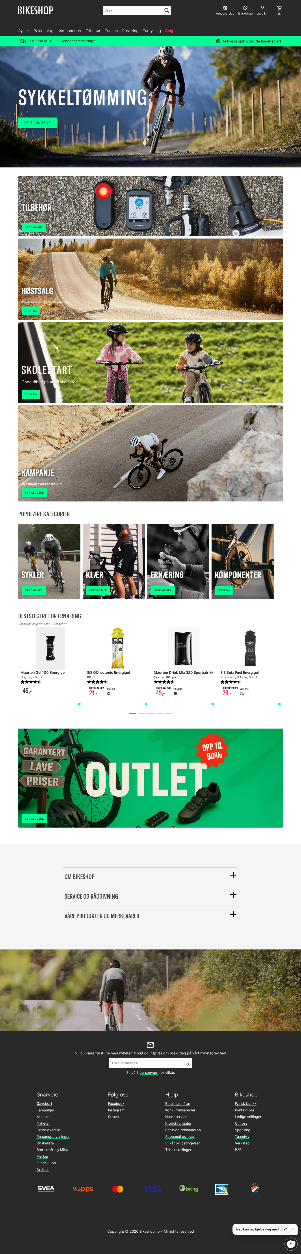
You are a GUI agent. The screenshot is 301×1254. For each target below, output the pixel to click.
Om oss (241, 1123)
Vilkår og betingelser (182, 1143)
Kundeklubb (46, 1163)
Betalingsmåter (177, 1103)
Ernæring (130, 31)
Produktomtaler (178, 1123)
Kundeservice (176, 1116)
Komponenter (70, 31)
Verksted (242, 1143)
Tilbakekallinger (178, 1150)
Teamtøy (242, 1136)
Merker (42, 1156)
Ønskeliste (45, 1143)
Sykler (23, 31)
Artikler (43, 1169)
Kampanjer (45, 1110)
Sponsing (242, 1130)
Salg (169, 31)
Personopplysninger (53, 1136)
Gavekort (44, 1103)
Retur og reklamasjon (183, 1130)
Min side (43, 1116)
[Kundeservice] (226, 8)
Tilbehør (93, 31)
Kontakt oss (245, 1110)
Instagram (116, 1110)
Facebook (116, 1103)
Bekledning (43, 31)
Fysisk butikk (245, 1103)
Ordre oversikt (49, 1130)
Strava (113, 1116)
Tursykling (152, 31)
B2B (238, 1150)
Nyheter (43, 1123)
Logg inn (262, 13)
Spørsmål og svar (180, 1136)
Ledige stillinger (248, 1116)
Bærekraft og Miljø (52, 1150)
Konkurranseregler (180, 1110)
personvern (148, 1072)
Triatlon (111, 31)
